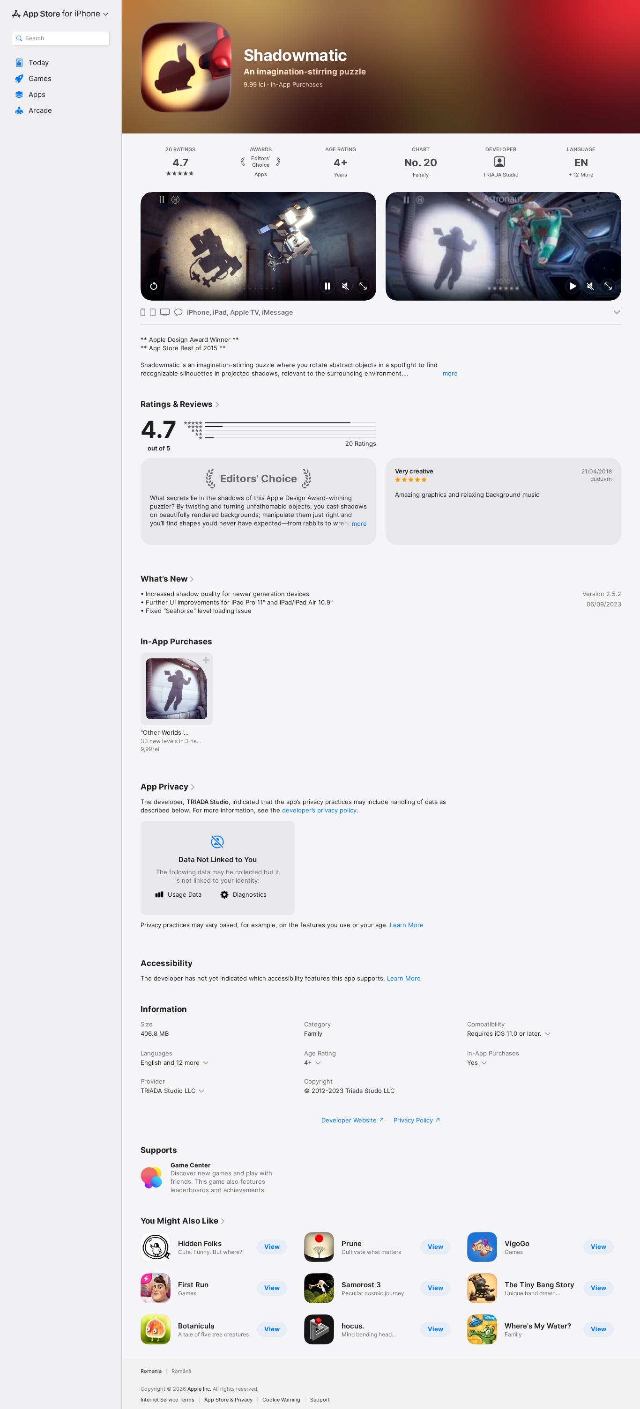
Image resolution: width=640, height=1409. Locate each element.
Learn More (407, 925)
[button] (60, 63)
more (450, 373)
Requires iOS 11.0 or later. (504, 1033)
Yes (472, 1062)
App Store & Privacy (228, 1399)
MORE (359, 523)
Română (181, 1371)
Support (320, 1399)
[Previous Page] (131, 162)
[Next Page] (630, 162)
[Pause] (327, 287)
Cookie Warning (281, 1399)
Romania (151, 1371)
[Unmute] (345, 287)
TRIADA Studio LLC (168, 1090)
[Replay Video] (153, 287)
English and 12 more (170, 1062)
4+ (308, 1062)
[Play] (572, 287)
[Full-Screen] (363, 287)
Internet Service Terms (167, 1399)
